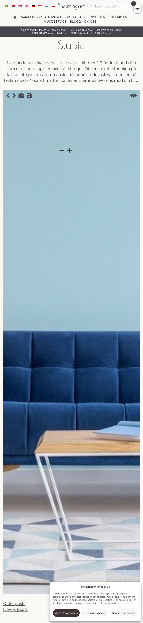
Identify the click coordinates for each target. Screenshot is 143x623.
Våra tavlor (31, 17)
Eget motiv (118, 17)
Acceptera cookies (66, 613)
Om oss (90, 21)
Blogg (75, 21)
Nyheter (98, 17)
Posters (80, 17)
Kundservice (55, 21)
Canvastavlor (57, 17)
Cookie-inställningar (124, 613)
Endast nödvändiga (94, 613)
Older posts (14, 603)
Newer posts (15, 609)
